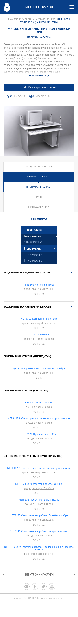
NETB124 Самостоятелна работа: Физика (38, 484)
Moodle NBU (43, 96)
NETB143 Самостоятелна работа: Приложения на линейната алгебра (39, 548)
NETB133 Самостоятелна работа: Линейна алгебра (39, 515)
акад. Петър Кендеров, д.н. (39, 554)
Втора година (32, 249)
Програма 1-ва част (39, 177)
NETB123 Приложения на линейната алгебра (39, 369)
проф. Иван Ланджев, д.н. (39, 289)
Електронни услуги (39, 575)
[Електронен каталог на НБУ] (7, 7)
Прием (38, 197)
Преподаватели (38, 207)
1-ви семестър (33, 237)
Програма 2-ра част (39, 187)
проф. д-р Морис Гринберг (39, 339)
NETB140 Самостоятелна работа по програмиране (39, 531)
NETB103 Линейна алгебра (38, 285)
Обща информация (39, 166)
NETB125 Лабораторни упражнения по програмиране (39, 418)
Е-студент (19, 96)
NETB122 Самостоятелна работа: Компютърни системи (39, 468)
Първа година (33, 230)
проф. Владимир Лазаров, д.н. (39, 323)
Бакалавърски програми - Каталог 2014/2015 (33, 19)
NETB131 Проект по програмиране (39, 500)
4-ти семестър (33, 261)
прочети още (40, 76)
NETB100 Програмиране (39, 403)
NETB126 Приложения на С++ (39, 434)
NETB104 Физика (39, 335)
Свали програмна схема (42, 87)
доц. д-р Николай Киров (39, 504)
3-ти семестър (33, 255)
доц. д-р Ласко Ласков (39, 407)
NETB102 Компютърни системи (39, 319)
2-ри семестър (33, 242)
